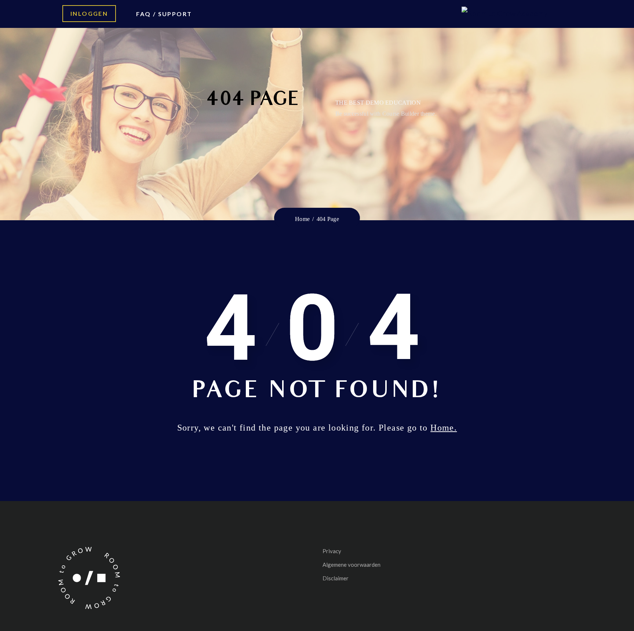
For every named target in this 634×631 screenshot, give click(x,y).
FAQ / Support (164, 13)
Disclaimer (336, 578)
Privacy (332, 551)
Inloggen (89, 13)
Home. (443, 427)
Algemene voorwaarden (351, 564)
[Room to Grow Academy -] (504, 12)
